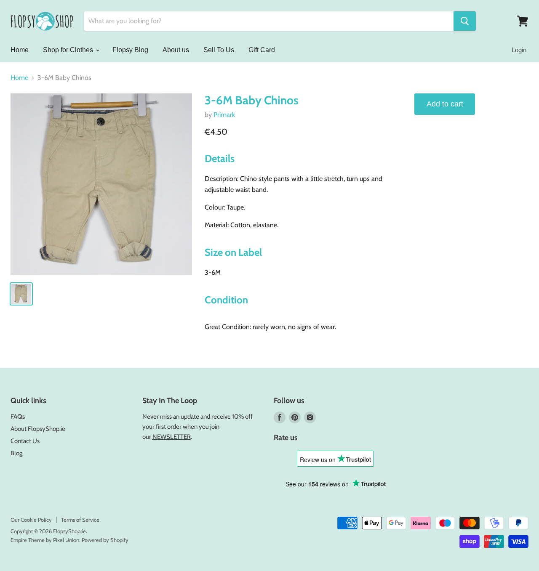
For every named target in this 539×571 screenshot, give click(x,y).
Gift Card (261, 49)
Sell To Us (218, 49)
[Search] (465, 21)
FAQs (18, 416)
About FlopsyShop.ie (38, 429)
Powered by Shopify (105, 539)
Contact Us (25, 441)
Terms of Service (80, 519)
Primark (224, 115)
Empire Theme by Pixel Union (45, 539)
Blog (16, 453)
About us (176, 49)
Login (519, 49)
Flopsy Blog (130, 49)
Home (20, 49)
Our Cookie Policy (31, 519)
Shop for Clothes (69, 49)
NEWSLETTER (171, 437)
